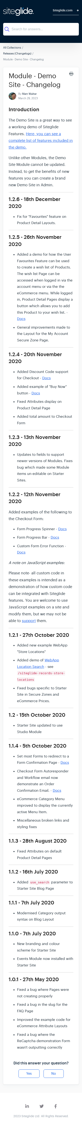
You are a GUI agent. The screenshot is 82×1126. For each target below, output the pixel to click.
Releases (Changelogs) (17, 53)
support (29, 621)
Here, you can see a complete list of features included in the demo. (41, 141)
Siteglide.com (63, 10)
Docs (21, 319)
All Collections (12, 47)
